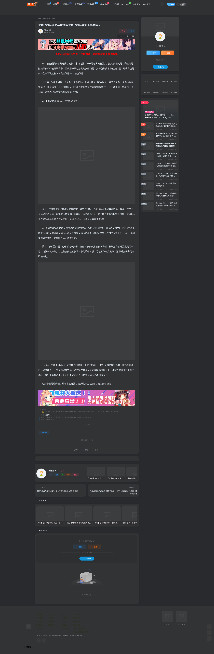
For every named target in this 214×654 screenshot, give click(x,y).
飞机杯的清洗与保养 (81, 632)
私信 (132, 31)
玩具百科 (80, 3)
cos (61, 632)
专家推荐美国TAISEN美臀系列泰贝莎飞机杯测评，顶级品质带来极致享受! (166, 155)
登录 (81, 546)
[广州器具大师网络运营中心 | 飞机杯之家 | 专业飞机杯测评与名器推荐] (28, 626)
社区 (56, 3)
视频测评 (76, 621)
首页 (48, 3)
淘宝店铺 (136, 4)
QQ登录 (88, 558)
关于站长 (39, 618)
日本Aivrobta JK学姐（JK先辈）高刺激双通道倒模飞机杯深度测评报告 (166, 175)
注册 (95, 546)
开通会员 (183, 4)
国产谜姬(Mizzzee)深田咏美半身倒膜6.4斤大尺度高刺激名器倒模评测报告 (166, 205)
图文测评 (76, 618)
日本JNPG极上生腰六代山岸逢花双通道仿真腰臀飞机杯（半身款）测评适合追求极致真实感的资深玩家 (166, 137)
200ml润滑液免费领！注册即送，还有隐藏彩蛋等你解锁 (87, 54)
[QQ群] (209, 626)
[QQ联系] (44, 640)
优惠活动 (104, 3)
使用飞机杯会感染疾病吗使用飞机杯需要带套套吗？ (69, 25)
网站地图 (79, 635)
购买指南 (39, 625)
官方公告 (51, 614)
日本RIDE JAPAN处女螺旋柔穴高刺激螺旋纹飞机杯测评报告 (167, 165)
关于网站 (39, 614)
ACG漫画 (63, 625)
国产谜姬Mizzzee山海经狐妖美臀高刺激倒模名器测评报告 (167, 195)
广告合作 (51, 618)
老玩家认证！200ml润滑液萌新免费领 (166, 184)
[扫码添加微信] (209, 632)
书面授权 (47, 415)
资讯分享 (46, 18)
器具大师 (52, 635)
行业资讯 (115, 4)
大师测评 (66, 3)
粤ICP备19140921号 (69, 635)
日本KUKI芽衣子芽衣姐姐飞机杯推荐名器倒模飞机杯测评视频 (166, 126)
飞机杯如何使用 (79, 628)
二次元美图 (64, 628)
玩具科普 (92, 3)
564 (57, 475)
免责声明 (39, 628)
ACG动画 (63, 618)
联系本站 (39, 621)
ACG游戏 (63, 621)
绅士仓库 (126, 3)
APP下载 (146, 4)
